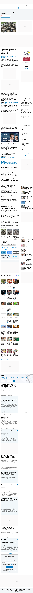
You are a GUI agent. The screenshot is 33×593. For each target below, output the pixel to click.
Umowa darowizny (24, 139)
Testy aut (10, 366)
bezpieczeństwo (7, 86)
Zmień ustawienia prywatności (17, 578)
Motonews (2, 366)
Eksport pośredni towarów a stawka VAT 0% (9, 151)
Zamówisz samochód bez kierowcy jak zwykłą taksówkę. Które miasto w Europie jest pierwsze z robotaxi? (26, 103)
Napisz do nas (15, 236)
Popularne (23, 98)
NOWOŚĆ (26, 63)
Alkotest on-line (8, 367)
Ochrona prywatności (8, 578)
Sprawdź (26, 68)
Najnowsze (26, 98)
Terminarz (25, 153)
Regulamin (24, 578)
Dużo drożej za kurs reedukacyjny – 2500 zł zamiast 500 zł (26, 114)
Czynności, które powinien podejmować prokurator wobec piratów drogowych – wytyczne (25, 110)
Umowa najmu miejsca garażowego (25, 134)
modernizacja (13, 233)
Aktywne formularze (27, 129)
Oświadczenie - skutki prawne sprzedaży (26, 137)
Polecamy (22, 237)
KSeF (32, 7)
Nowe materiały (23, 184)
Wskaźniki (25, 141)
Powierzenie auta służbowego (26, 135)
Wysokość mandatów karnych (26, 145)
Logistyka (18, 366)
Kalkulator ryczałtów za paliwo (26, 125)
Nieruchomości (25, 7)
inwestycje (8, 233)
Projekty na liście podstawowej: (6, 55)
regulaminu (11, 553)
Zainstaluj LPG (3, 367)
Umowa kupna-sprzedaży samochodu (25, 131)
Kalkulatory (25, 120)
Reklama (16, 579)
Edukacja (29, 7)
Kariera (29, 578)
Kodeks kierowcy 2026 (26, 65)
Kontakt (12, 579)
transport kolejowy (3, 233)
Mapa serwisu (21, 579)
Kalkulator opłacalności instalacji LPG (26, 124)
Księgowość (2, 7)
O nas (2, 578)
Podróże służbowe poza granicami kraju (27, 149)
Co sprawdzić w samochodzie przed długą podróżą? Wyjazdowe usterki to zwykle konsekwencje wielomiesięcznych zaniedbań (26, 112)
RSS (8, 579)
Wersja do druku (5, 236)
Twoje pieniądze (18, 7)
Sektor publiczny (11, 7)
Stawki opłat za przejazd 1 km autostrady (26, 144)
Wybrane (30, 98)
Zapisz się (9, 556)
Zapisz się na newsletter (11, 238)
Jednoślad (22, 366)
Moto (21, 7)
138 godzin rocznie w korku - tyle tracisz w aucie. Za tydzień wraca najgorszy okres (26, 105)
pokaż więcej (9, 542)
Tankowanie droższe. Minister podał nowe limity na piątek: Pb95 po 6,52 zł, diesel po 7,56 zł (26, 107)
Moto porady (6, 366)
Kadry (5, 7)
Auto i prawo (14, 366)
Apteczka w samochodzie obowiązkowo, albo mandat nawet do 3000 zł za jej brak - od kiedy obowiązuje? (26, 117)
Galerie (26, 366)
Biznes (8, 7)
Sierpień (29, 153)
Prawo (15, 7)
